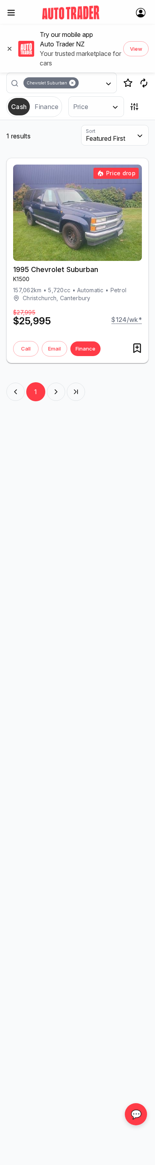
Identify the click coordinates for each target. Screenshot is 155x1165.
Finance (85, 348)
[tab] (19, 106)
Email (54, 348)
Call (26, 348)
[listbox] (64, 83)
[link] (70, 12)
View (136, 49)
